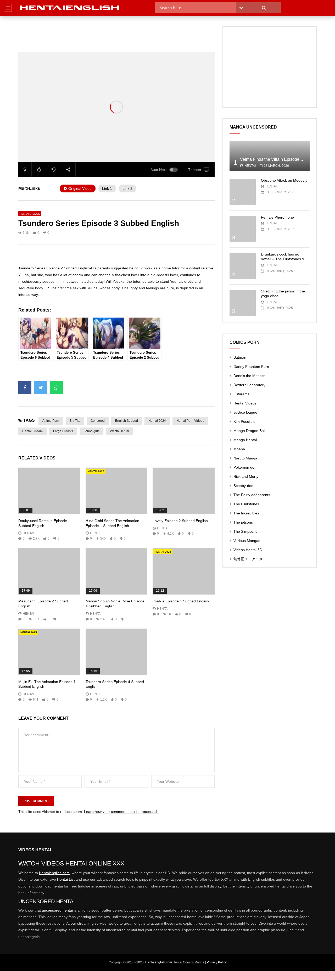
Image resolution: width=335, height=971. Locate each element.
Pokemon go (243, 467)
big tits (75, 421)
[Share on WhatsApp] (56, 387)
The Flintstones (246, 504)
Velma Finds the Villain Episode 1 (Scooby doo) (284, 159)
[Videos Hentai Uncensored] (70, 7)
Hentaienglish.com (54, 873)
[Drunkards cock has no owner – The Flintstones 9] (243, 266)
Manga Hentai (245, 440)
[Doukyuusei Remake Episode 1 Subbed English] (49, 491)
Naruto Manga (245, 458)
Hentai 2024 (157, 421)
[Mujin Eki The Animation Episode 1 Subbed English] (49, 652)
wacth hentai (119, 431)
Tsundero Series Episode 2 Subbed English (54, 268)
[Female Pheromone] (243, 229)
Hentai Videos (30, 213)
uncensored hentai (57, 910)
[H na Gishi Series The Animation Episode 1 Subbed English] (117, 491)
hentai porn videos (190, 421)
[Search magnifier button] (264, 7)
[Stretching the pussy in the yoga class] (243, 303)
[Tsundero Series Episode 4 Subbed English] (117, 652)
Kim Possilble (244, 421)
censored (98, 421)
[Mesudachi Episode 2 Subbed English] (49, 571)
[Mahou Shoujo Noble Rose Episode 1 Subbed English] (117, 571)
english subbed (126, 421)
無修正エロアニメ (248, 559)
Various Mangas (246, 541)
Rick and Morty (245, 476)
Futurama (241, 394)
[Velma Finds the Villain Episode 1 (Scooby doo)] (270, 156)
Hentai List (66, 879)
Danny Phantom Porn (251, 366)
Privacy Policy (217, 962)
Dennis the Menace (249, 376)
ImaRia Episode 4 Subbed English (181, 601)
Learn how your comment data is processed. (121, 811)
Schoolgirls (91, 431)
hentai (28, 533)
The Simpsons (245, 531)
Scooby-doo (243, 486)
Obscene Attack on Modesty (284, 180)
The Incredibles (246, 513)
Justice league (245, 412)
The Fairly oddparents (251, 495)
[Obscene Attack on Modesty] (243, 192)
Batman (239, 357)
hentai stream (32, 431)
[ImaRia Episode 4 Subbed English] (184, 571)
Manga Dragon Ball (249, 431)
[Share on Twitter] (40, 387)
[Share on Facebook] (24, 387)
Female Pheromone (277, 217)
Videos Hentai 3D (247, 550)
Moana (239, 449)
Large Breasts (63, 431)
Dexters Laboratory (249, 385)
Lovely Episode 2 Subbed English (180, 521)
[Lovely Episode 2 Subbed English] (184, 491)
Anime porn (50, 421)
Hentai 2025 (96, 471)
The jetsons (243, 522)
